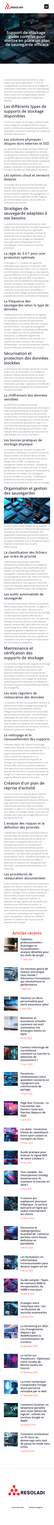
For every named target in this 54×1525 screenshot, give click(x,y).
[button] (46, 6)
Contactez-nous (17, 1507)
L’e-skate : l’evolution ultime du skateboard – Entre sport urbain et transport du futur (35, 1133)
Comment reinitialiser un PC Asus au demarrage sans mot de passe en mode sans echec (35, 1440)
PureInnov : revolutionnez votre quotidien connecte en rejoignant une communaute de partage (34, 1081)
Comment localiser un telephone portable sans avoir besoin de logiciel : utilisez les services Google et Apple (34, 1412)
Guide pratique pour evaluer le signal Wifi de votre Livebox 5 (33, 1155)
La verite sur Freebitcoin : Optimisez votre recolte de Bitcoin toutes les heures (35, 1362)
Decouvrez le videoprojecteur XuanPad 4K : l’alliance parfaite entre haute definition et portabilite (34, 1235)
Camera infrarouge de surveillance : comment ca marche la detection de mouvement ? (35, 1053)
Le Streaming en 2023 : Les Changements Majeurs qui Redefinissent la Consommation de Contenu (34, 1334)
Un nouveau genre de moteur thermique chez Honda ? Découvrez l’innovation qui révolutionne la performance (35, 976)
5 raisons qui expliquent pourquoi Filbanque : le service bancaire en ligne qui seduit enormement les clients (33, 1206)
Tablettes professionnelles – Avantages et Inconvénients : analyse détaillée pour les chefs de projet (34, 947)
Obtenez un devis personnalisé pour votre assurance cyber (34, 1001)
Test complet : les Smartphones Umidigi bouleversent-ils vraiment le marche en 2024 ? (35, 1178)
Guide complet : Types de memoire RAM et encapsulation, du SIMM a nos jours (34, 1284)
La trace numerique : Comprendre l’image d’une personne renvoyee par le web (33, 1386)
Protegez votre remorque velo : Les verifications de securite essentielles (33, 1307)
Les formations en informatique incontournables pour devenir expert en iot (34, 1261)
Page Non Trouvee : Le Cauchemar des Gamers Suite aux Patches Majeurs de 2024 (34, 1109)
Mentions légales (36, 1507)
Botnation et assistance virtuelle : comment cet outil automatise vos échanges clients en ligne (33, 1026)
